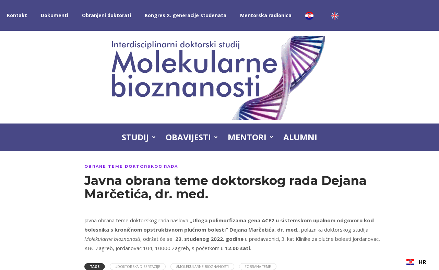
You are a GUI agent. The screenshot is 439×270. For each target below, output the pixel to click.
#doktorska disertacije (137, 266)
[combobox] (416, 262)
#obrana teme (258, 266)
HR (422, 262)
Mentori (247, 137)
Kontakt (17, 15)
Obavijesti (188, 137)
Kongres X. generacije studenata (185, 15)
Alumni (300, 137)
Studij (135, 137)
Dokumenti (54, 15)
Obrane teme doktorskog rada (131, 166)
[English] (336, 15)
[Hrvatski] (311, 15)
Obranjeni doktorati (106, 15)
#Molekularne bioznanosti (202, 266)
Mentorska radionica (266, 15)
